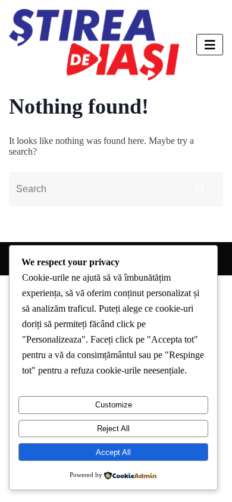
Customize (113, 404)
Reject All (113, 428)
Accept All (113, 452)
